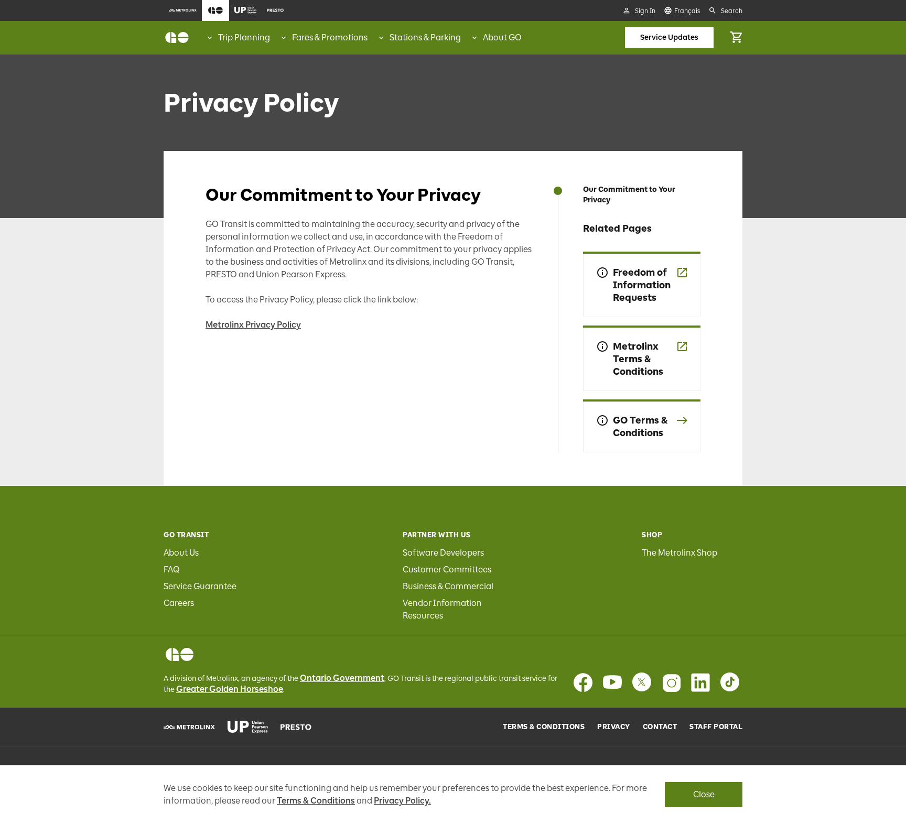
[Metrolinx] (189, 727)
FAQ (172, 569)
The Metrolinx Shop (679, 553)
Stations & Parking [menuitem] (425, 37)
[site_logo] (177, 38)
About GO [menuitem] (502, 37)
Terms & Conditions (544, 727)
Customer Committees (447, 569)
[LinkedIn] (700, 682)
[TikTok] (729, 682)
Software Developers (443, 553)
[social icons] (180, 654)
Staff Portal (715, 727)
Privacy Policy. (402, 801)
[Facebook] (583, 682)
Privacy (613, 727)
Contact (660, 727)
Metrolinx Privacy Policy (253, 325)
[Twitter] (641, 682)
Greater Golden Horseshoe (229, 689)
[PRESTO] (296, 727)
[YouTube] (612, 682)
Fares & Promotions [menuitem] (330, 37)
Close (704, 794)
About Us (181, 553)
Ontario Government (342, 678)
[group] (238, 38)
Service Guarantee (200, 586)
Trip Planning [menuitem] (244, 37)
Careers (179, 603)
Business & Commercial (448, 586)
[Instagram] (671, 682)
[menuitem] (183, 10)
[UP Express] (248, 727)
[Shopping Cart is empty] (736, 38)
